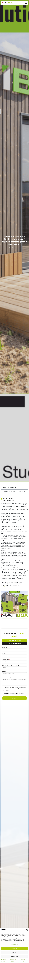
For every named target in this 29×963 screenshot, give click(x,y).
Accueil (11, 248)
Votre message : (7, 677)
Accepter (14, 948)
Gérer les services (14, 944)
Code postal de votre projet (11, 665)
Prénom (5, 647)
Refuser (14, 952)
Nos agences (17, 248)
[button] (27, 930)
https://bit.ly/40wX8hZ (7, 587)
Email (4, 671)
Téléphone (6, 659)
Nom (4, 653)
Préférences (14, 956)
